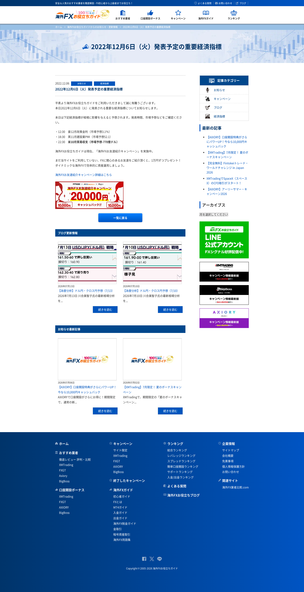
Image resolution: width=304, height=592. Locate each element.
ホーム (58, 26)
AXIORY (64, 507)
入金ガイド (120, 512)
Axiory (63, 475)
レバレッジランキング (181, 455)
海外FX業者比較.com (235, 487)
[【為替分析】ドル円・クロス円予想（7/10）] (152, 263)
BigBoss (64, 481)
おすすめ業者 (68, 452)
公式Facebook (144, 559)
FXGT (62, 470)
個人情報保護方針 (233, 466)
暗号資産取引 (121, 534)
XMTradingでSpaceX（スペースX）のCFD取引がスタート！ (227, 180)
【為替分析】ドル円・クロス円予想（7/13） (86, 290)
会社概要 (227, 455)
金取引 (117, 529)
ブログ (242, 3)
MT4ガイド (120, 507)
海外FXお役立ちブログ (183, 495)
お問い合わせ (225, 3)
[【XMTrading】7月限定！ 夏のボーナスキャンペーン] (152, 359)
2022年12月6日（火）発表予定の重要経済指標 (89, 89)
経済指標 (219, 116)
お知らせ (219, 90)
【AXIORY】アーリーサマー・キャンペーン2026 (227, 191)
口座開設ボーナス (71, 490)
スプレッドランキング (181, 461)
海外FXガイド (123, 490)
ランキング (175, 443)
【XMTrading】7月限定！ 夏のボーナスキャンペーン (227, 154)
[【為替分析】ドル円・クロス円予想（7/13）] (87, 263)
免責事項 (227, 461)
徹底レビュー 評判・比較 (75, 459)
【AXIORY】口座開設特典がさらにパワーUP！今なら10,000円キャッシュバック (227, 141)
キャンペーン (222, 99)
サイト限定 (120, 450)
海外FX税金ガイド (124, 523)
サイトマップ (230, 450)
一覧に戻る (120, 218)
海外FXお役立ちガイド (82, 14)
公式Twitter (151, 559)
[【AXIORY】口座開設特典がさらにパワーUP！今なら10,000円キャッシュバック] (87, 359)
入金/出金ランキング (180, 477)
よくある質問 (204, 3)
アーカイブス (213, 205)
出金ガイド (120, 518)
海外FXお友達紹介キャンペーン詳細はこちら (83, 175)
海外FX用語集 (122, 539)
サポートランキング (180, 472)
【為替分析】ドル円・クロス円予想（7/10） (151, 290)
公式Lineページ (159, 559)
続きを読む (105, 309)
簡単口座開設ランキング (182, 466)
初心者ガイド (121, 496)
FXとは (117, 502)
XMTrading (66, 465)
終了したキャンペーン (129, 480)
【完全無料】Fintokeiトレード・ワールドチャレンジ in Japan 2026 (227, 167)
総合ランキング (177, 450)
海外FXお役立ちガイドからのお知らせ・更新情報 (92, 26)
